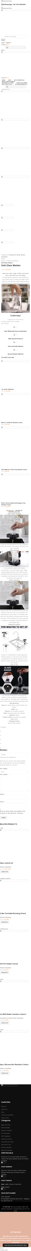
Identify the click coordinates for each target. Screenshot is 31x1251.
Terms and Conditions (7, 1115)
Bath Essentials (5, 1127)
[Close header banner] (2, 1204)
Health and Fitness (6, 1139)
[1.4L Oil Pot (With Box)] (15, 374)
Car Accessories (5, 1133)
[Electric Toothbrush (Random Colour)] (15, 407)
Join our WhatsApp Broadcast (16, 86)
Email (2, 801)
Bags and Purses (5, 1125)
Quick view (2, 1077)
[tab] (10, 510)
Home (3, 261)
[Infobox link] (15, 340)
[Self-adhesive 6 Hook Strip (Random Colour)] (15, 447)
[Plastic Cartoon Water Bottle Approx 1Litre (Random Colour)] (15, 487)
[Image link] (9, 1092)
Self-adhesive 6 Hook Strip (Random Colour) (14, 469)
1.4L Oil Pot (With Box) (7, 389)
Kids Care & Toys (6, 1144)
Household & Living (14, 255)
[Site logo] (6, 1)
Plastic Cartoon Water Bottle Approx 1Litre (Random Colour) (13, 504)
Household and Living (7, 1141)
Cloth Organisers (5, 1136)
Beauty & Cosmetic (6, 1130)
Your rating (4, 768)
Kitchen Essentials (12, 261)
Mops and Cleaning (6, 1150)
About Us (3, 1106)
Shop (2, 1112)
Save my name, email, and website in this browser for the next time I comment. (12, 812)
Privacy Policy (5, 1117)
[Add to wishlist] (2, 1061)
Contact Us (4, 1109)
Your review (4, 774)
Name (2, 794)
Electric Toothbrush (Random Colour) (12, 422)
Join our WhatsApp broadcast (17, 47)
